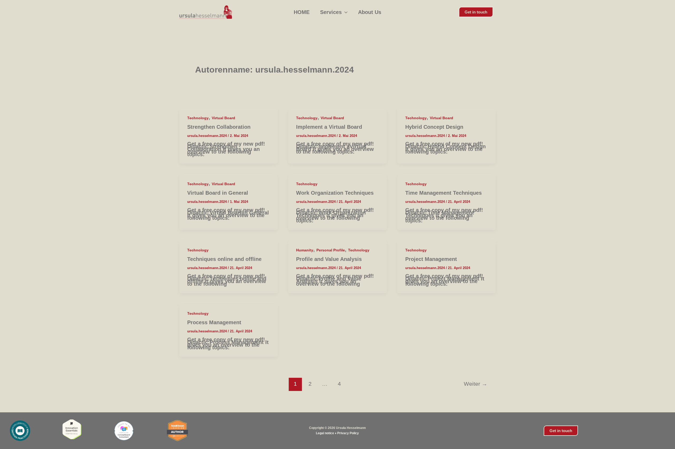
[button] (345, 12)
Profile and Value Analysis (329, 259)
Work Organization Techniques (335, 193)
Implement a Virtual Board (329, 127)
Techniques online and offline (224, 259)
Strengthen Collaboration (218, 127)
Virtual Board (223, 118)
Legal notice (325, 433)
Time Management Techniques (443, 193)
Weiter (475, 384)
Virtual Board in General (217, 193)
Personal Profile (330, 250)
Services (331, 12)
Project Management (431, 259)
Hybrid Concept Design (434, 127)
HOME (302, 12)
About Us (369, 12)
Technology (198, 118)
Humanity (304, 250)
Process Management (214, 322)
